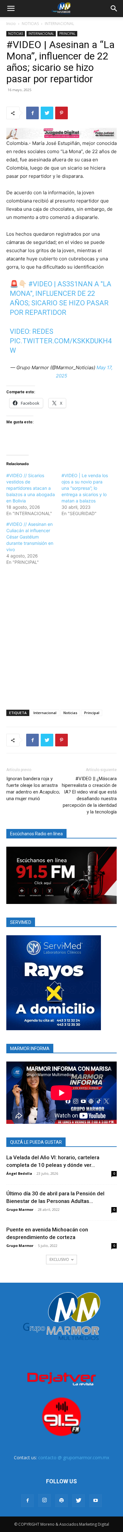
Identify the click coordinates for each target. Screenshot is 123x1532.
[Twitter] (47, 113)
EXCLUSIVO (59, 1259)
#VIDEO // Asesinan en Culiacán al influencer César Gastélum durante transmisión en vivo (29, 536)
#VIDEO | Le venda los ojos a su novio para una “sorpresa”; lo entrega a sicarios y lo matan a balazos (85, 488)
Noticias (70, 712)
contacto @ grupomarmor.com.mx (73, 1457)
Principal (91, 712)
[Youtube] (95, 1500)
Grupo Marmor (19, 1209)
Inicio (11, 23)
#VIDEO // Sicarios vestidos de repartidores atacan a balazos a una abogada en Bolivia (30, 488)
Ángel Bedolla (19, 1173)
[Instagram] (44, 1500)
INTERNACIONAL (59, 23)
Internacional (44, 712)
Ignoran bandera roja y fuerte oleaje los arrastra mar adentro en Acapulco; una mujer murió (33, 788)
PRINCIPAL (67, 33)
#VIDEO (40, 284)
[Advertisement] (61, 636)
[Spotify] (61, 1500)
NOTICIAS (30, 23)
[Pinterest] (61, 113)
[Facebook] (32, 113)
